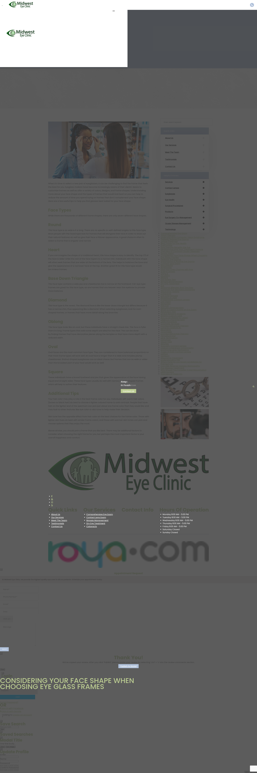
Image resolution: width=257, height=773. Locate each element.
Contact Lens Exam (96, 517)
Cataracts (91, 526)
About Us (55, 514)
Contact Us (128, 391)
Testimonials (57, 523)
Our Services (57, 517)
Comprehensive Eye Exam (99, 514)
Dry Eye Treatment (95, 523)
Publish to (128, 666)
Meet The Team (59, 520)
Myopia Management (97, 520)
